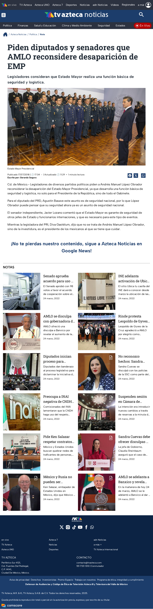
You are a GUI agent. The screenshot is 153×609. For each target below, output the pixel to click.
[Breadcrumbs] (7, 34)
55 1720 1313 (82, 566)
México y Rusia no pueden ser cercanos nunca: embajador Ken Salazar (57, 479)
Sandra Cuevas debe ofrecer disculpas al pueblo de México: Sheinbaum (134, 439)
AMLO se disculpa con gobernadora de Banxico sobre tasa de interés (58, 319)
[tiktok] (74, 528)
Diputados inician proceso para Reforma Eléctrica (57, 359)
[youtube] (80, 528)
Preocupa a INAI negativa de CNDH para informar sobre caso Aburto (59, 399)
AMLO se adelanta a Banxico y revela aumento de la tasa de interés (133, 479)
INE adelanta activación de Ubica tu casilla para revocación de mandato (133, 279)
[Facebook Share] (130, 175)
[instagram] (67, 528)
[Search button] (142, 15)
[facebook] (86, 528)
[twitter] (61, 528)
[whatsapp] (92, 528)
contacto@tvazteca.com (89, 562)
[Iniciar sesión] (148, 5)
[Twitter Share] (136, 175)
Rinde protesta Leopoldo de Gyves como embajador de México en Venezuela (133, 319)
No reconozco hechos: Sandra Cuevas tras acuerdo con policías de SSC (134, 359)
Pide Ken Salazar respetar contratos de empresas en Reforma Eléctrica (57, 439)
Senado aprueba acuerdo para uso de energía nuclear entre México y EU (59, 279)
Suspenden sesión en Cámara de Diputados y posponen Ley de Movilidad (132, 399)
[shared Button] (143, 175)
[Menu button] (11, 15)
